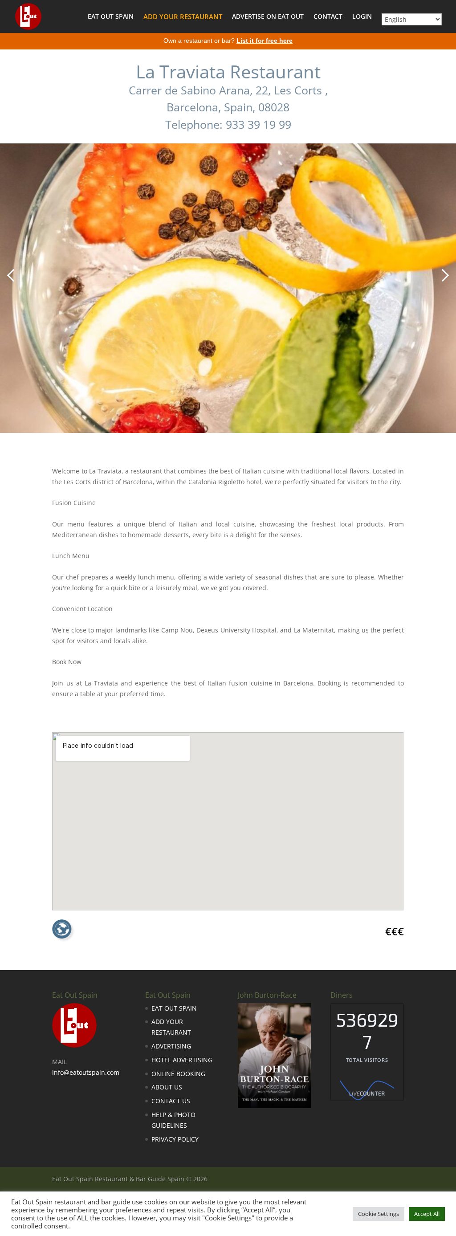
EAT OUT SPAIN (111, 16)
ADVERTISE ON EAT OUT (268, 16)
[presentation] (13, 275)
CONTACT (328, 16)
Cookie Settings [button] (378, 1214)
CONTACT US (170, 1101)
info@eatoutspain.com (85, 1072)
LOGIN (362, 16)
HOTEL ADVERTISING (181, 1060)
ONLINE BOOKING (178, 1073)
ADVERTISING (171, 1046)
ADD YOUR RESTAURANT (182, 17)
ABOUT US (166, 1087)
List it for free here (264, 40)
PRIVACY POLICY (175, 1139)
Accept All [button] (427, 1214)
